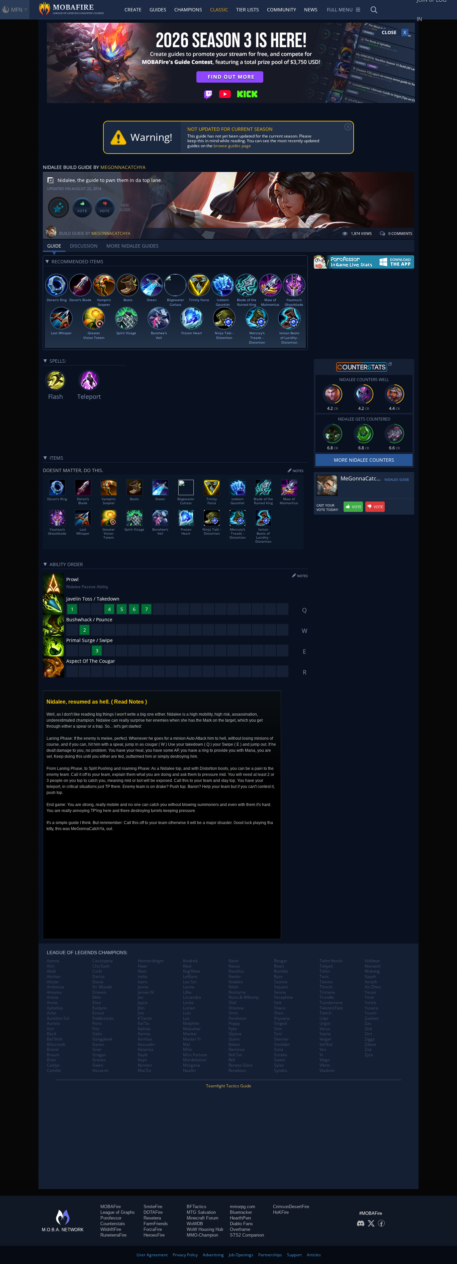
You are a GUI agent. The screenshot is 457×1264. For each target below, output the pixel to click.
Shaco (279, 1008)
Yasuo (370, 992)
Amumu (54, 992)
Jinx (141, 1013)
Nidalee (236, 982)
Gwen (97, 1065)
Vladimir (327, 1070)
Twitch (325, 1013)
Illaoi (142, 971)
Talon (324, 971)
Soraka (280, 1055)
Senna (280, 992)
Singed (280, 1023)
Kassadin (146, 1044)
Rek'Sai (235, 1055)
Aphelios (55, 1008)
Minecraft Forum (202, 1218)
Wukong (372, 971)
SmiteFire (153, 1206)
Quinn (234, 1039)
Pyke (233, 1028)
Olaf (232, 1002)
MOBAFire (110, 1206)
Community (281, 9)
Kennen (145, 1065)
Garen (98, 1044)
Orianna (236, 1008)
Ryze (278, 976)
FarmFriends (156, 1223)
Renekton (237, 1070)
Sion (278, 1028)
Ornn (233, 1013)
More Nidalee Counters (364, 460)
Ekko (96, 997)
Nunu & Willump (244, 997)
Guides (158, 9)
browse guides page (232, 146)
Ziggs (370, 1039)
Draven (99, 992)
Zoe (368, 1049)
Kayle (143, 1055)
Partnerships (270, 1255)
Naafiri (189, 1070)
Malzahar (192, 1028)
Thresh (326, 987)
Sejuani (281, 987)
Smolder (282, 1044)
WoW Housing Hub (205, 1229)
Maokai (190, 1033)
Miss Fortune (195, 1055)
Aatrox (53, 961)
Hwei (142, 966)
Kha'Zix (144, 1070)
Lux (186, 1018)
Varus (324, 1028)
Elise (96, 1002)
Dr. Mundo (102, 987)
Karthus (145, 1039)
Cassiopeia (102, 961)
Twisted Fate (331, 1008)
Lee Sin (189, 982)
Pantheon (237, 1018)
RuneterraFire (113, 1235)
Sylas (279, 1065)
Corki (97, 971)
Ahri (51, 966)
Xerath (371, 982)
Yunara (371, 1008)
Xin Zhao (373, 987)
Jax (140, 997)
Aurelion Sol (58, 1018)
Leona (188, 987)
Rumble (281, 971)
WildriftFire (110, 1229)
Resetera (152, 1218)
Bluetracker (241, 1212)
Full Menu (340, 9)
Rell (232, 1060)
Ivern (142, 982)
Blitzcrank (56, 1044)
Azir (50, 1028)
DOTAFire (153, 1212)
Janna (143, 987)
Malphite (191, 1023)
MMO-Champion (202, 1235)
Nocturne (237, 992)
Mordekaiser (195, 1060)
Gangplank (102, 1039)
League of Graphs (117, 1212)
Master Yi (192, 1039)
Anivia (52, 997)
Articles (314, 1255)
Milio (187, 1049)
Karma (144, 1033)
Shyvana (282, 1018)
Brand (52, 1049)
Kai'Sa (143, 1023)
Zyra (369, 1055)
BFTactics (196, 1206)
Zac (368, 1023)
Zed (368, 1028)
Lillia (187, 992)
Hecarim (100, 1070)
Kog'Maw (191, 971)
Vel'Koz (326, 1044)
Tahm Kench (331, 961)
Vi (321, 1055)
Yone (369, 997)
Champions (188, 9)
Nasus (234, 966)
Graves (99, 1060)
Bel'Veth (54, 1039)
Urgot (324, 1023)
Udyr (324, 1018)
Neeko (235, 976)
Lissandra (192, 997)
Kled (187, 966)
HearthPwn (240, 1218)
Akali (51, 971)
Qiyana (235, 1033)
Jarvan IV (146, 992)
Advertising (213, 1255)
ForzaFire (153, 1229)
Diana (97, 982)
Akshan (54, 976)
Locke (188, 1002)
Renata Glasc (241, 1065)
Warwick (372, 966)
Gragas (99, 1055)
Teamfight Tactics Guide (228, 1086)
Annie (52, 1002)
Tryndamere (331, 1002)
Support (294, 1255)
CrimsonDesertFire (291, 1206)
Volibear (372, 961)
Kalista (144, 1028)
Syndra (280, 1070)
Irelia (142, 976)
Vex (322, 1049)
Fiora (97, 1023)
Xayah (370, 976)
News (310, 9)
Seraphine (283, 997)
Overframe (240, 1229)
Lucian (189, 1008)
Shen (278, 1013)
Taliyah (326, 966)
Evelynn (99, 1008)
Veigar (325, 1039)
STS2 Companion (247, 1235)
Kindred (190, 961)
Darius (98, 976)
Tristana (327, 992)
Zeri (368, 1033)
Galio (97, 1033)
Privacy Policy (185, 1255)
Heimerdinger (151, 961)
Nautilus (236, 971)
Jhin (141, 1008)
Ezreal (98, 1013)
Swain (279, 1060)
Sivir (278, 1033)
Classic (219, 9)
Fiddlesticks (103, 1018)
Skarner (281, 1039)
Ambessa (55, 987)
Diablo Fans (241, 1223)
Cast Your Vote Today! (327, 507)
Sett (277, 1002)
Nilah (233, 987)
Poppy (234, 1023)
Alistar (53, 982)
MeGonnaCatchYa (123, 167)
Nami (234, 961)
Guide (54, 246)
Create (133, 9)
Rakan (234, 1044)
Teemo (326, 982)
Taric (324, 976)
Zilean (370, 1044)
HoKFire (281, 1212)
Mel (186, 1044)
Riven (279, 966)
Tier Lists (247, 9)
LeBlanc (190, 976)
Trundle (326, 997)
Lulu (187, 1013)
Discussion (84, 246)
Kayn (142, 1060)
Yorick (370, 1002)
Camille (54, 1070)
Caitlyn (53, 1065)
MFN (16, 9)
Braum (53, 1055)
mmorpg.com (242, 1206)
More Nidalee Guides (132, 246)
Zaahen (372, 1018)
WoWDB (195, 1223)
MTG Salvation (201, 1212)
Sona (278, 1049)
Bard (51, 1033)
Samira (280, 982)
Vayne (325, 1033)
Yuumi (370, 1013)
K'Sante (145, 1018)
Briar (51, 1060)
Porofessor (110, 1218)
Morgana (191, 1065)
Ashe (51, 1013)
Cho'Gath (101, 966)
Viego (324, 1060)
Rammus (237, 1049)
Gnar (97, 1049)
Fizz (95, 1028)
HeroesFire (154, 1235)
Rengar (280, 961)
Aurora (53, 1023)
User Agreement (152, 1255)
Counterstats (112, 1223)
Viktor (324, 1065)
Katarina (146, 1049)
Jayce (143, 1002)
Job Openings (241, 1255)
